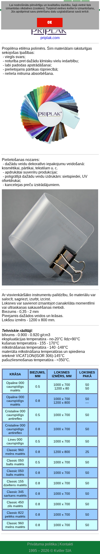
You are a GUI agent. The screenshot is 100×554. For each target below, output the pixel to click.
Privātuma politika (42, 544)
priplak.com (50, 38)
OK (49, 22)
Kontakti (66, 544)
